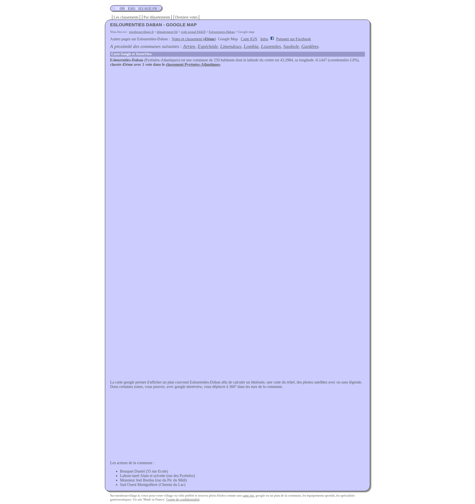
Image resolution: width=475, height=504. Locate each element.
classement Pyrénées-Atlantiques (193, 64)
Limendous (230, 46)
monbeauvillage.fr (141, 32)
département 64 (167, 32)
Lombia (251, 46)
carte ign (248, 495)
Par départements (156, 17)
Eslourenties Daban (222, 32)
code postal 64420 (193, 32)
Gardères (309, 46)
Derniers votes (186, 17)
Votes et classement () (194, 39)
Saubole (291, 46)
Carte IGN (249, 39)
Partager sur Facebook (293, 39)
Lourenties (271, 46)
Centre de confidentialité (183, 499)
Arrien (189, 46)
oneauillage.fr (136, 8)
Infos (264, 39)
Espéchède (208, 46)
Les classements (126, 17)
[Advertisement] (237, 104)
